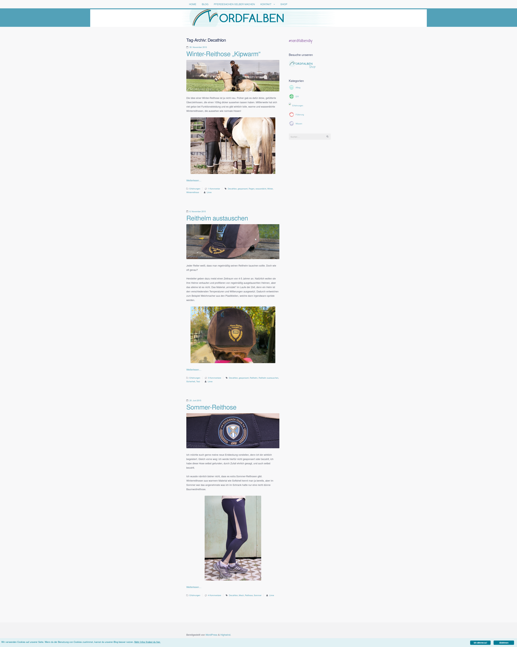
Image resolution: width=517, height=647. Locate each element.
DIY (297, 96)
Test (198, 381)
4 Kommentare (214, 595)
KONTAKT (265, 4)
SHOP (283, 4)
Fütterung (300, 114)
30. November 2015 (198, 47)
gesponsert (243, 188)
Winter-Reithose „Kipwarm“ (223, 53)
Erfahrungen (194, 188)
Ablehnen (503, 642)
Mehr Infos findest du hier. (147, 641)
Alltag (298, 87)
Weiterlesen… (193, 180)
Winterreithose (192, 192)
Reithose (249, 595)
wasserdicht (261, 188)
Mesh (241, 595)
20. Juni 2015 (195, 400)
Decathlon (232, 188)
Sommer (257, 595)
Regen (251, 188)
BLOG (205, 4)
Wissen (299, 123)
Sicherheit (190, 381)
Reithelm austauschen (217, 217)
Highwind (225, 634)
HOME (192, 4)
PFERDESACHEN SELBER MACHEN (234, 4)
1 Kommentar (214, 188)
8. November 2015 (197, 211)
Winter (270, 188)
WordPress (211, 634)
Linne (209, 192)
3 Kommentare (214, 377)
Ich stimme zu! (480, 642)
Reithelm (254, 377)
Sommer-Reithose (211, 406)
